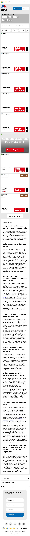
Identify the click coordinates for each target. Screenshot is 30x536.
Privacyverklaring (15, 533)
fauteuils (11, 420)
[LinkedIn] (15, 524)
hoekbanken (5, 420)
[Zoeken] (24, 8)
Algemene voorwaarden (20, 531)
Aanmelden (11, 514)
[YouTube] (23, 524)
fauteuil (4, 297)
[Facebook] (6, 524)
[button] (11, 2)
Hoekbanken (5, 26)
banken (20, 418)
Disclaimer (6, 531)
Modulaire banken (20, 26)
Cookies (12, 531)
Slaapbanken (12, 26)
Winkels (27, 2)
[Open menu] (27, 8)
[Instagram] (10, 524)
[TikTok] (19, 524)
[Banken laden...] (15, 216)
